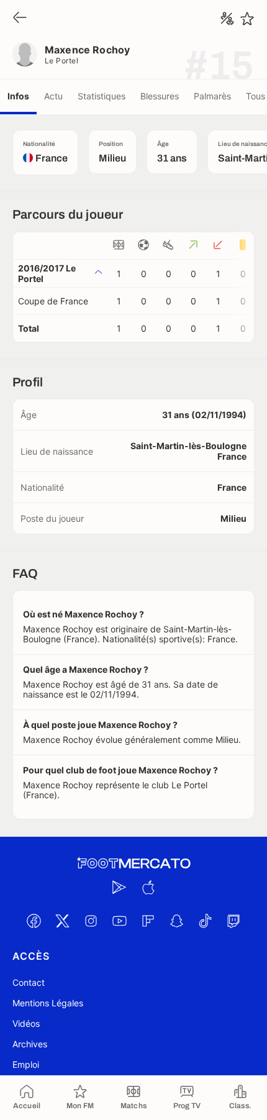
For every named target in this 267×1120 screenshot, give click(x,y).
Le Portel (61, 60)
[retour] (19, 18)
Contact (28, 982)
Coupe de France (53, 301)
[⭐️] (247, 18)
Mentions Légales (47, 1003)
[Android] (119, 887)
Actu (53, 96)
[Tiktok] (205, 920)
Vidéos (26, 1023)
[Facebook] (33, 920)
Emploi (25, 1064)
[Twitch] (233, 920)
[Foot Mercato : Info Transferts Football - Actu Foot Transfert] (133, 863)
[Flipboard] (147, 920)
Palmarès (212, 96)
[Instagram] (90, 920)
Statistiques (101, 96)
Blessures (159, 96)
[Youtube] (119, 920)
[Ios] (147, 887)
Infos (18, 96)
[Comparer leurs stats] (227, 18)
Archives (29, 1044)
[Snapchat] (176, 920)
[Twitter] (62, 920)
